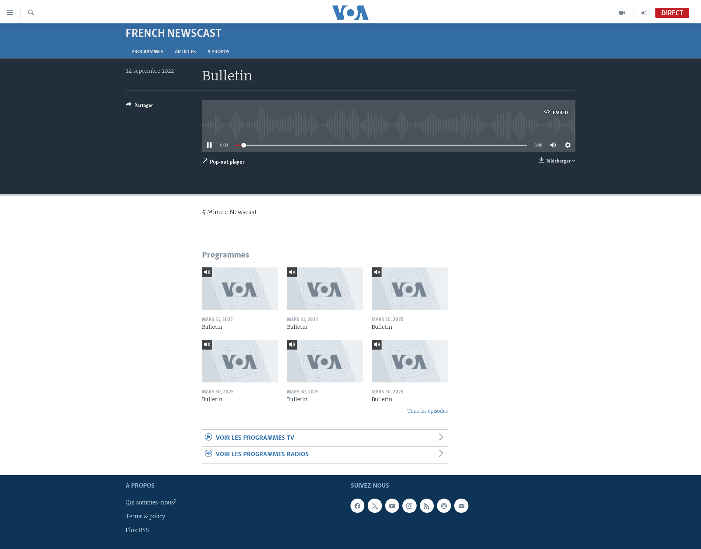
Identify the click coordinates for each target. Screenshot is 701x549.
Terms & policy (145, 516)
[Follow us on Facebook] (357, 505)
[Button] (139, 107)
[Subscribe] (461, 505)
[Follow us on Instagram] (409, 505)
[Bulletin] (240, 288)
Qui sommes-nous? (151, 502)
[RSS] (427, 505)
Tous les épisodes (427, 411)
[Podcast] (444, 505)
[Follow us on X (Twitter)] (375, 505)
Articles (185, 52)
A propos (218, 52)
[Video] (622, 12)
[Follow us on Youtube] (392, 505)
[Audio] (644, 12)
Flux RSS (137, 530)
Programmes (147, 52)
